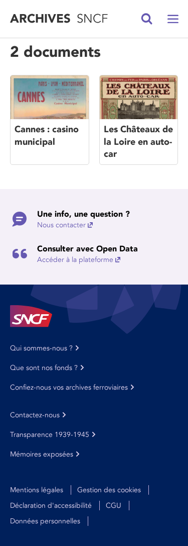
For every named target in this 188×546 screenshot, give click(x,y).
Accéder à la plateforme (75, 259)
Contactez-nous (35, 415)
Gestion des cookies (109, 490)
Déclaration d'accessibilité (51, 505)
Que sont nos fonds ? (44, 367)
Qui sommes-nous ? (41, 348)
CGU (113, 505)
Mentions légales (36, 490)
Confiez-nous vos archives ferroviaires (69, 387)
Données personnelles (45, 521)
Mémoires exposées (41, 454)
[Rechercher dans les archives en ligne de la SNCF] (147, 19)
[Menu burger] (173, 19)
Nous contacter (61, 225)
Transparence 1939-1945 (49, 434)
